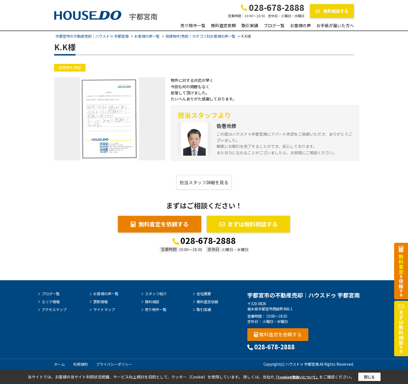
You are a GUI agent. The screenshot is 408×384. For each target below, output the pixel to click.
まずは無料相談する (253, 224)
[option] (109, 118)
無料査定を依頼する (163, 224)
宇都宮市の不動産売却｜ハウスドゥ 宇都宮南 (303, 295)
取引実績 (249, 25)
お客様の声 (300, 25)
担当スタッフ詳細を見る (204, 182)
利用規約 (80, 364)
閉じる (369, 377)
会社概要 (204, 293)
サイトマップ (104, 309)
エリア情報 (51, 301)
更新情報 (100, 301)
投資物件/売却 (69, 67)
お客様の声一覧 (106, 293)
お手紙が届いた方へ (335, 25)
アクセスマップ (54, 309)
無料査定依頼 (223, 25)
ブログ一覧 (274, 25)
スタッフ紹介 (156, 293)
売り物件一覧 (192, 25)
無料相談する (335, 11)
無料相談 (152, 301)
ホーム (59, 364)
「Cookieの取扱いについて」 (296, 377)
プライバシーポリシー (114, 364)
